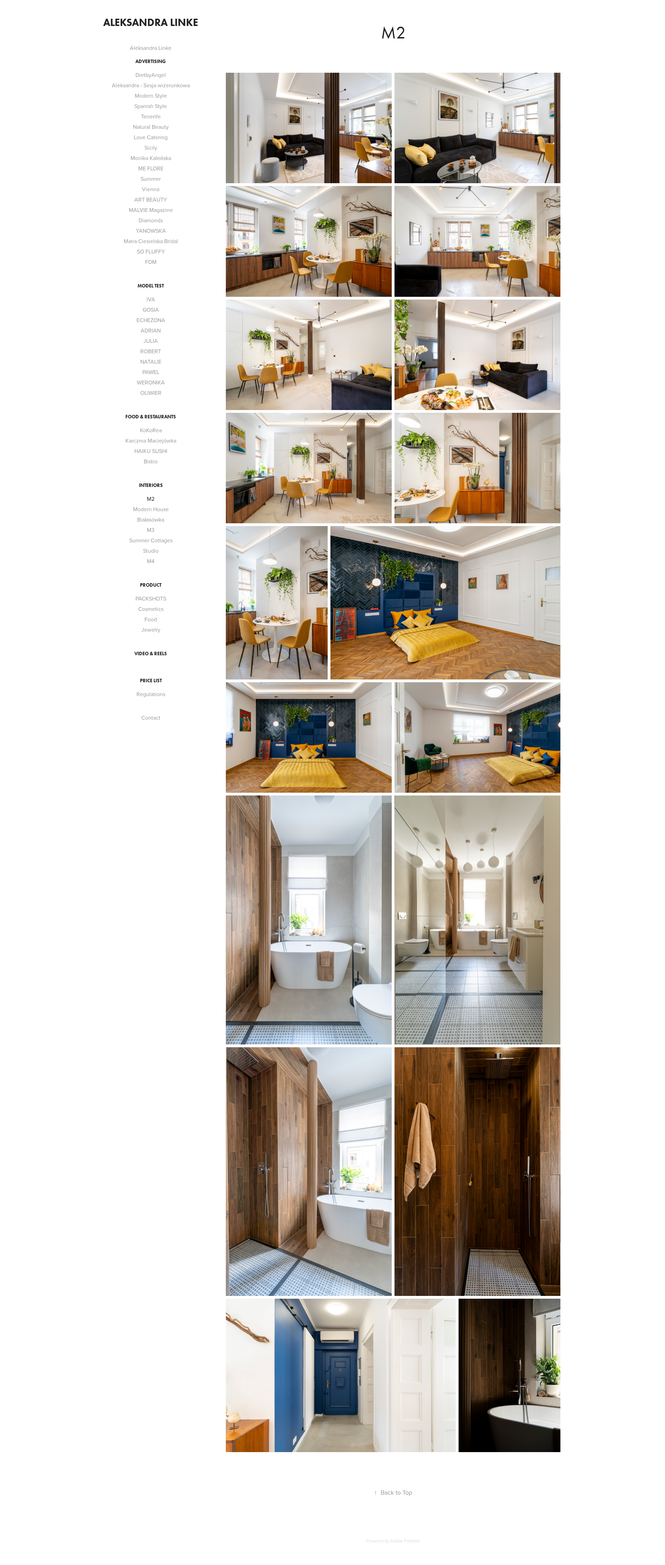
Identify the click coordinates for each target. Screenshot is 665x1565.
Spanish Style (150, 106)
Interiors (151, 485)
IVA (151, 299)
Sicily (150, 147)
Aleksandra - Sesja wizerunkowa (151, 85)
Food (150, 619)
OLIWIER (150, 393)
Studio (151, 550)
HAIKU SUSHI (150, 451)
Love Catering (151, 137)
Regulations (150, 694)
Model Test (151, 286)
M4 (150, 561)
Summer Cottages (150, 540)
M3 (150, 530)
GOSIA (151, 309)
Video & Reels (150, 654)
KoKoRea (151, 430)
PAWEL (150, 372)
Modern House (151, 509)
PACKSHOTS (150, 598)
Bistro (151, 461)
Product (150, 585)
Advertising (150, 61)
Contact (150, 717)
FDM (151, 262)
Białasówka (150, 519)
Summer (151, 179)
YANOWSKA (151, 230)
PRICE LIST (151, 681)
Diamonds (151, 220)
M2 (150, 499)
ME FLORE (150, 168)
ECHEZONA (150, 320)
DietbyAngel (150, 75)
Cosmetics (150, 609)
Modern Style (151, 95)
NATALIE (150, 361)
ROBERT (150, 351)
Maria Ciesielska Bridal (151, 241)
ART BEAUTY (150, 199)
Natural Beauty (151, 127)
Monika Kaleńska (151, 158)
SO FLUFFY (151, 251)
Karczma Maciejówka (150, 440)
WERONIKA (151, 382)
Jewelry (150, 629)
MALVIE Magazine (151, 210)
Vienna (150, 189)
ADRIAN (151, 330)
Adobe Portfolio (405, 1541)
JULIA (150, 341)
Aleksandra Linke (150, 22)
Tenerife (151, 116)
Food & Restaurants (150, 417)
